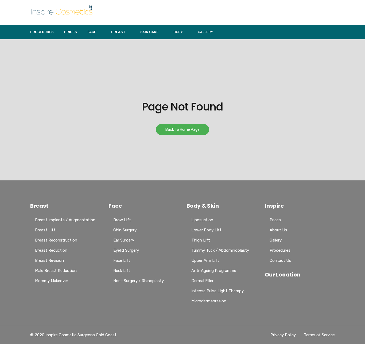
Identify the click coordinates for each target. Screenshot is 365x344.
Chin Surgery (125, 230)
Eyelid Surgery (126, 250)
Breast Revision (49, 260)
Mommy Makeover (51, 280)
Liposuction (202, 220)
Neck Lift (121, 270)
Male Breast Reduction (56, 270)
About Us (278, 230)
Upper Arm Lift (205, 260)
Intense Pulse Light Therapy (217, 290)
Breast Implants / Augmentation (65, 220)
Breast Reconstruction (56, 240)
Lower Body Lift (206, 230)
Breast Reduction (51, 250)
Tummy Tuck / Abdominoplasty (220, 250)
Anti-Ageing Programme (213, 270)
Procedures (42, 32)
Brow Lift (122, 220)
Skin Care (149, 32)
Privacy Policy (283, 335)
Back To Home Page (182, 129)
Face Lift (121, 260)
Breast (118, 32)
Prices (70, 32)
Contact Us (280, 260)
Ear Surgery (123, 240)
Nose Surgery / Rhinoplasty (138, 280)
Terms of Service (319, 335)
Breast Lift (45, 230)
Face (91, 32)
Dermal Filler (202, 280)
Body (178, 32)
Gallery (205, 32)
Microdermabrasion (208, 301)
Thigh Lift (200, 240)
